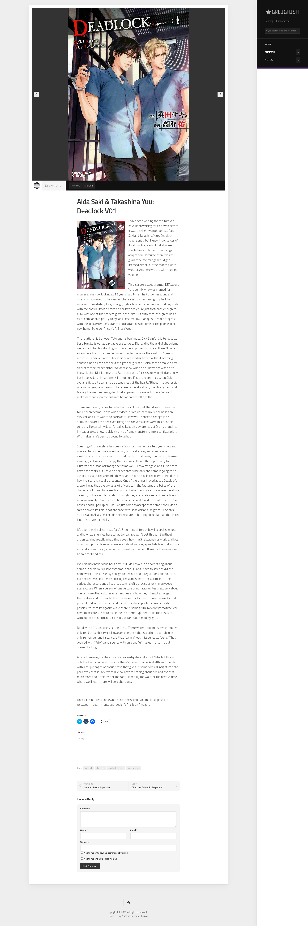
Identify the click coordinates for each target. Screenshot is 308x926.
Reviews (75, 185)
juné (122, 768)
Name (84, 830)
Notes (269, 60)
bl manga (100, 768)
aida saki (89, 768)
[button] (101, 255)
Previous (36, 94)
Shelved (270, 52)
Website (84, 842)
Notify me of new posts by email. (100, 858)
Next (220, 94)
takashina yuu (133, 768)
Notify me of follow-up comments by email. (106, 852)
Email (133, 830)
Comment (86, 808)
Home (268, 44)
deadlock (112, 768)
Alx (145, 916)
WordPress (127, 916)
